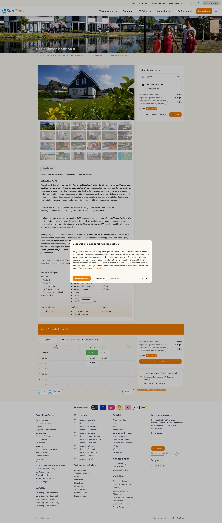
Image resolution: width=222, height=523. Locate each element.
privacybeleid (96, 268)
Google (128, 262)
